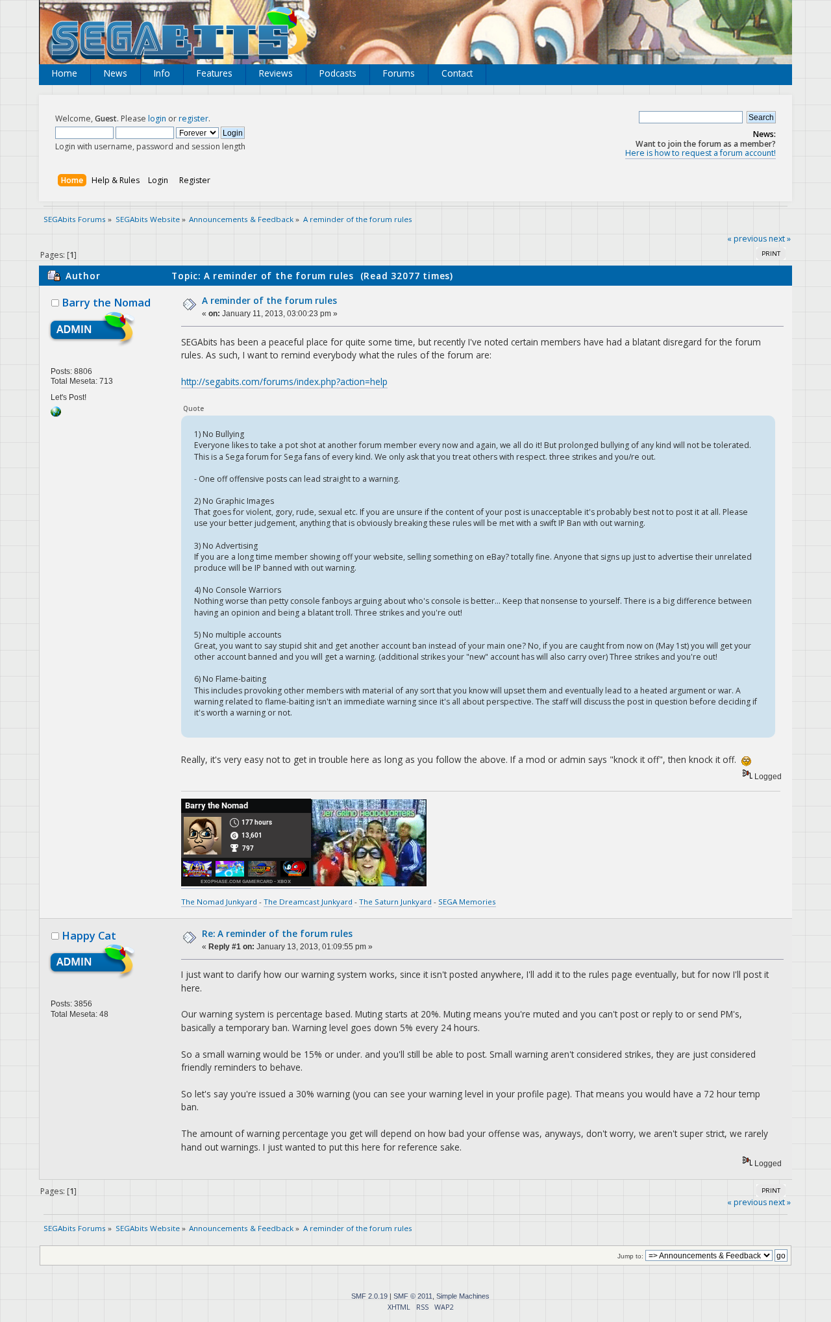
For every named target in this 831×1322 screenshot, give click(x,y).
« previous (747, 238)
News (115, 73)
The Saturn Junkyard (395, 901)
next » (780, 238)
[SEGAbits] (56, 414)
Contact (457, 73)
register (193, 118)
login (157, 118)
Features (214, 73)
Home (64, 73)
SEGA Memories (467, 901)
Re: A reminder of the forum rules (277, 933)
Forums (399, 73)
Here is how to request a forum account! (700, 152)
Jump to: (630, 1256)
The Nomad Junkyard (219, 901)
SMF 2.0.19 (369, 1296)
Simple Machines (463, 1296)
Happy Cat (89, 936)
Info (162, 73)
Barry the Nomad (106, 302)
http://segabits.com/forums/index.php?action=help (284, 381)
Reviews (276, 73)
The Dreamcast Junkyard (308, 901)
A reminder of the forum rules (269, 300)
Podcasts (337, 73)
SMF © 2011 (412, 1296)
